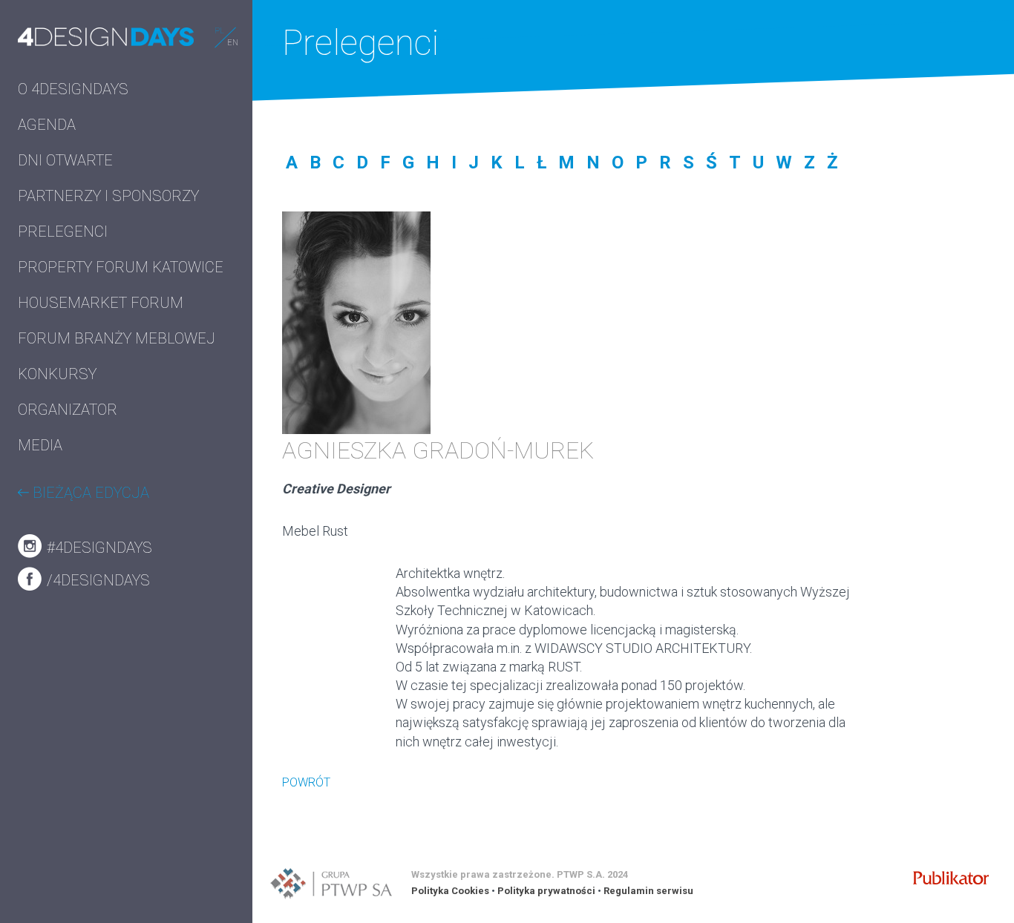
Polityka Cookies (450, 890)
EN (232, 42)
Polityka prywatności (546, 890)
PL (219, 31)
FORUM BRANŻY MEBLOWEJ (116, 338)
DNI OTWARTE (65, 160)
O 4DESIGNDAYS (73, 89)
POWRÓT (306, 782)
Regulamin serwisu (648, 890)
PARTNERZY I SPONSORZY (108, 196)
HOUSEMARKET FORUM (100, 303)
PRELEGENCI (63, 231)
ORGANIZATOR (67, 409)
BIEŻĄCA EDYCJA (89, 493)
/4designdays (96, 580)
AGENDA (47, 125)
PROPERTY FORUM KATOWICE (120, 267)
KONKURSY (57, 374)
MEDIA (40, 445)
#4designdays (97, 547)
